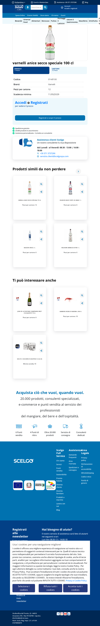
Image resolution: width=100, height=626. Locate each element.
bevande (18, 21)
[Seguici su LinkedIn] (68, 613)
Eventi (63, 15)
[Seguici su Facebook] (58, 613)
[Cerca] (45, 7)
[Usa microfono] (28, 7)
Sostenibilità (61, 474)
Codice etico (86, 477)
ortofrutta (93, 21)
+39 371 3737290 (47, 153)
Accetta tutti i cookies (75, 588)
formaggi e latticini (61, 21)
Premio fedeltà (32, 15)
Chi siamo (54, 15)
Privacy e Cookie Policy (76, 580)
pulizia (53, 21)
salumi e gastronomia (72, 20)
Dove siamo (44, 15)
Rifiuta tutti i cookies (50, 588)
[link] (70, 7)
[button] (31, 70)
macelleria (83, 21)
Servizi (59, 464)
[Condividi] (41, 192)
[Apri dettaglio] (41, 184)
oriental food (26, 20)
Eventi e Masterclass (41, 2)
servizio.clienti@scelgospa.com (54, 156)
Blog (86, 2)
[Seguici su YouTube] (65, 613)
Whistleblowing (87, 473)
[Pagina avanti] (78, 171)
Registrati (39, 102)
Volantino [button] (19, 2)
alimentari (36, 21)
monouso (46, 21)
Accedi (20, 102)
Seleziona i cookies (24, 588)
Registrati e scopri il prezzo (50, 118)
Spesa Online (20, 15)
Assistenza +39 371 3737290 (66, 2)
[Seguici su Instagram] (61, 613)
